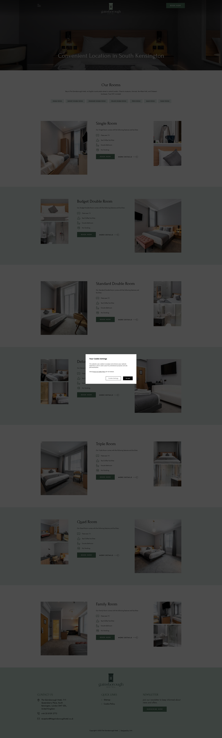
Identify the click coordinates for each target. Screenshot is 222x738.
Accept (128, 378)
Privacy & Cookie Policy (98, 371)
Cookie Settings (113, 378)
